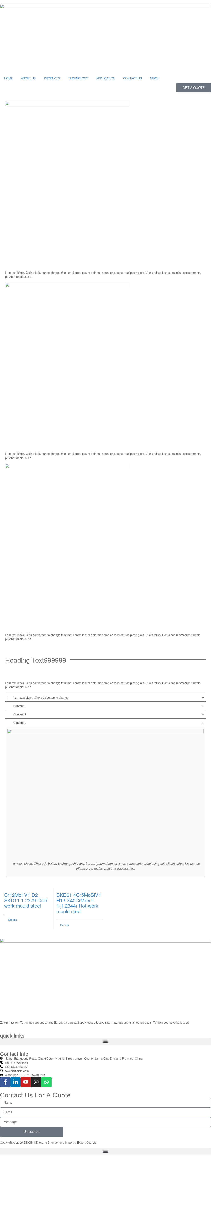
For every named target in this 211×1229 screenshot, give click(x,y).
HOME (8, 78)
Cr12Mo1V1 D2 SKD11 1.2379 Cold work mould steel (25, 900)
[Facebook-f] (5, 1082)
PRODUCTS (52, 78)
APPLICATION (105, 78)
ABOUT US (28, 78)
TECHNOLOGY (78, 78)
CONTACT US (132, 78)
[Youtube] (26, 1082)
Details (12, 920)
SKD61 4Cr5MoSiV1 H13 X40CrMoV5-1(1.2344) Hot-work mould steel (78, 902)
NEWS (154, 78)
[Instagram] (36, 1082)
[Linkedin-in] (15, 1082)
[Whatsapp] (46, 1082)
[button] (105, 1041)
